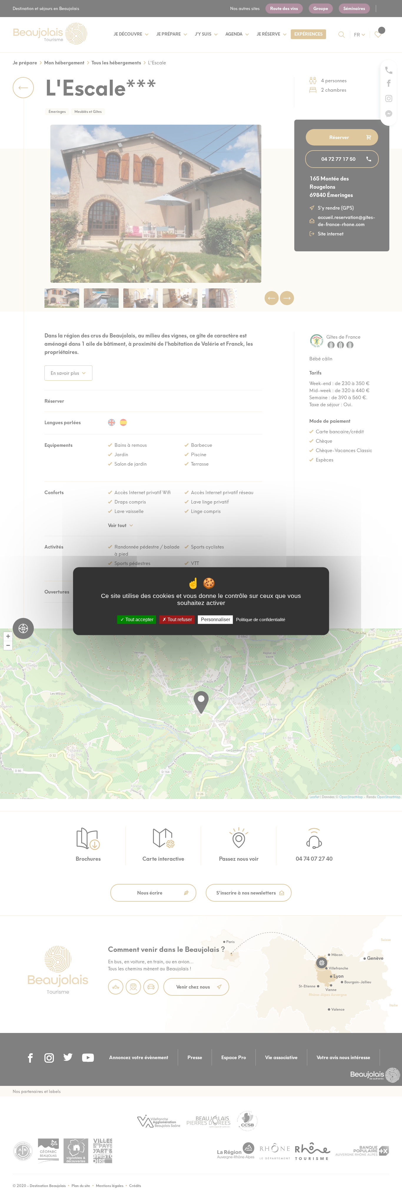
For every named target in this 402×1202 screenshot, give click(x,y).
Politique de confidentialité (260, 619)
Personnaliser (215, 619)
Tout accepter (138, 619)
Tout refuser (179, 619)
